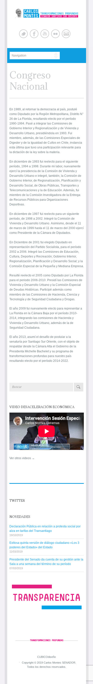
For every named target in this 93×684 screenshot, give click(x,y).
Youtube (44, 33)
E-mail (66, 33)
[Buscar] (78, 387)
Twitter (23, 33)
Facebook (34, 33)
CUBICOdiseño (46, 656)
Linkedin (55, 33)
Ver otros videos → (22, 458)
